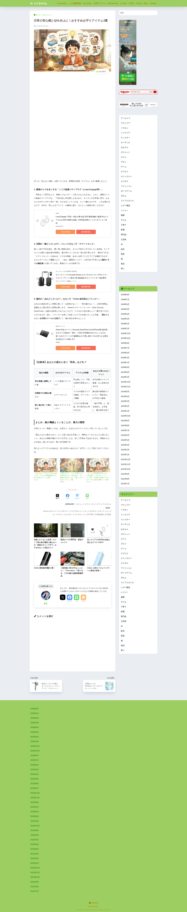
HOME (94, 902)
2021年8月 (125, 479)
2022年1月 (125, 455)
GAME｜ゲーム (100, 3)
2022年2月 (125, 450)
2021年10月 (125, 469)
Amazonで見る (65, 232)
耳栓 (109, 514)
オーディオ (125, 143)
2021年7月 (125, 484)
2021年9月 (125, 474)
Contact (153, 3)
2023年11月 (125, 387)
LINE (76, 601)
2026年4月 (125, 314)
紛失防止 (101, 514)
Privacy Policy (93, 906)
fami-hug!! (87, 3)
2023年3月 (125, 401)
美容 (123, 254)
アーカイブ (125, 118)
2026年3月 (125, 319)
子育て (92, 514)
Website (83, 601)
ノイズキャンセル (61, 514)
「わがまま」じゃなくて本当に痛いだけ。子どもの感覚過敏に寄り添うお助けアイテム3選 (45, 475)
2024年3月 (125, 377)
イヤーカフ (56, 511)
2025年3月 (125, 358)
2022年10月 (125, 416)
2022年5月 (125, 440)
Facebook (69, 601)
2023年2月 (125, 406)
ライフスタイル (105, 504)
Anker (46, 511)
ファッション (126, 186)
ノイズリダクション (78, 514)
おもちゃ (124, 147)
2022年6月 (125, 435)
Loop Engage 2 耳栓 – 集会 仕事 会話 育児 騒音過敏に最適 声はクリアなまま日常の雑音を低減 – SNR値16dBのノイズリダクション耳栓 (82, 220)
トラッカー (105, 511)
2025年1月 (125, 362)
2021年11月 (125, 464)
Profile (131, 3)
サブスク (124, 172)
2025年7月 (125, 348)
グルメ (123, 162)
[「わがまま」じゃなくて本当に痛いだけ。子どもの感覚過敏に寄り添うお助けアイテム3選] (46, 465)
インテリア (125, 133)
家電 (123, 230)
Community (62, 3)
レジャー (124, 210)
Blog (146, 3)
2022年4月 (125, 445)
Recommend (113, 3)
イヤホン (124, 128)
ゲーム (123, 167)
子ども (123, 220)
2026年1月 (125, 328)
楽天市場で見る (86, 232)
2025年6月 (125, 353)
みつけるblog (38, 3)
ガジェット (80, 504)
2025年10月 (125, 338)
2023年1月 (125, 411)
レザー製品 (125, 206)
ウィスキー (125, 138)
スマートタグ (69, 511)
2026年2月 (125, 324)
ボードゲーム (126, 191)
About (139, 3)
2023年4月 (125, 396)
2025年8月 (125, 343)
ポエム (123, 196)
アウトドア (125, 123)
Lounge (123, 3)
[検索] (154, 12)
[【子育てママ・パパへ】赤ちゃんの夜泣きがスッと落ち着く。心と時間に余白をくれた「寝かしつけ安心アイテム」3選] (72, 465)
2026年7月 (125, 299)
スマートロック (84, 511)
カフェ (123, 157)
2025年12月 (125, 333)
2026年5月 (125, 309)
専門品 (123, 235)
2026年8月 (125, 294)
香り (123, 269)
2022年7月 (125, 430)
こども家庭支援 (75, 3)
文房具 (123, 239)
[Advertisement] (72, 101)
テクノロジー (92, 504)
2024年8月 (125, 372)
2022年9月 (125, 421)
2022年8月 (125, 425)
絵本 (123, 249)
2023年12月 (125, 382)
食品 (123, 264)
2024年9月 (125, 367)
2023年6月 (125, 391)
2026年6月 (125, 304)
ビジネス (124, 181)
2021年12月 (125, 459)
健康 (123, 215)
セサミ (95, 511)
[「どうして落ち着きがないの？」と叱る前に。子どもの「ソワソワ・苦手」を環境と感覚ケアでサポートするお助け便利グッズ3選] (98, 465)
